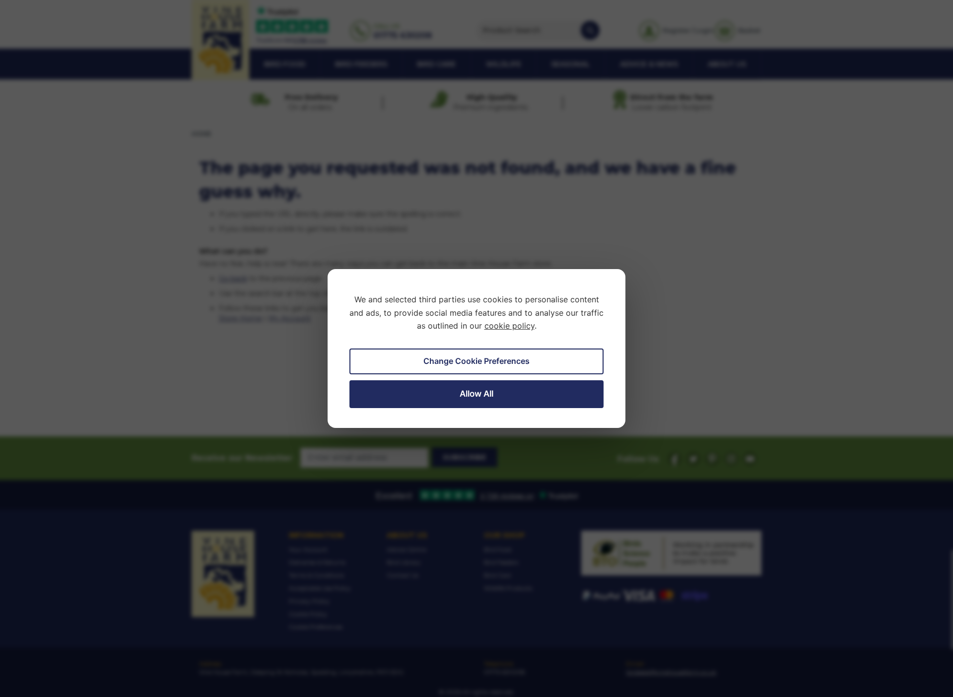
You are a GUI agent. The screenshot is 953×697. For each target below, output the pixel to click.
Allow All (476, 394)
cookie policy (509, 326)
